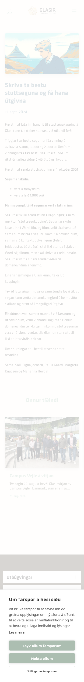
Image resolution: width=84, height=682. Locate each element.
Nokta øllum (42, 658)
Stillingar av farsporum (42, 671)
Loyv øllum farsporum (42, 645)
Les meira (16, 632)
